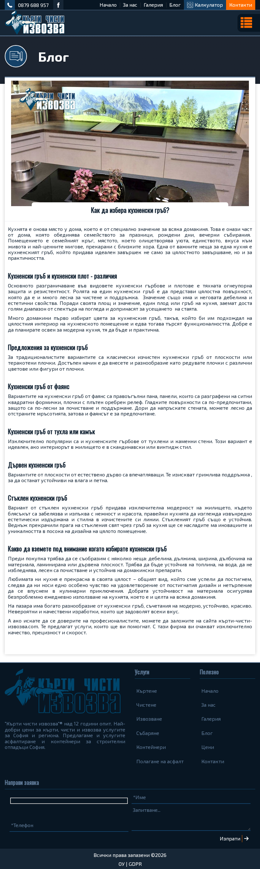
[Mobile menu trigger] (248, 23)
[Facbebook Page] (58, 5)
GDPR (135, 864)
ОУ (122, 864)
